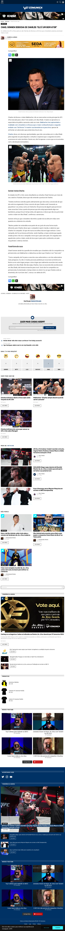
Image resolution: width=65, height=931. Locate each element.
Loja (30, 924)
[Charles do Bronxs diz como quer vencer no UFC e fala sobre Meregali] (16, 418)
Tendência (2, 516)
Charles (11, 134)
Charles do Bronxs (19, 293)
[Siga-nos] (57, 2)
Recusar (46, 927)
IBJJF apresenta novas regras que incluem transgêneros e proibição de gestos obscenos (32, 649)
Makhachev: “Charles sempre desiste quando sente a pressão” (48, 399)
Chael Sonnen (6, 293)
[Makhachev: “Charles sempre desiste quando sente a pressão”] (48, 387)
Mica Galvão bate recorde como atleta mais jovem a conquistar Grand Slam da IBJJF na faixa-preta (48, 535)
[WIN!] (6, 598)
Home (25, 924)
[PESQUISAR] (60, 2)
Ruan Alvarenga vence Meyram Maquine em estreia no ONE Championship (48, 489)
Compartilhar (10, 60)
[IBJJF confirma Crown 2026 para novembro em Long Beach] (4, 852)
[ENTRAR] (63, 2)
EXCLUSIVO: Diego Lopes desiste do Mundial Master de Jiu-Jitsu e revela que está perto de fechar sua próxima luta (47, 469)
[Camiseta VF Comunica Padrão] (4, 691)
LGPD (10, 928)
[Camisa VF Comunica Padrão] (4, 700)
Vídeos (39, 924)
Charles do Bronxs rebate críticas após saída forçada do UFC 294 (15, 399)
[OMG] (6, 550)
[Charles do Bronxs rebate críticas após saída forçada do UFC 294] (16, 387)
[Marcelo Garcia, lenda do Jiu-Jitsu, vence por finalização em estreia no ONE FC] (4, 666)
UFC (28, 293)
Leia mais (4, 405)
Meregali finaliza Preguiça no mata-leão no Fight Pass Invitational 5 (27, 657)
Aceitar (57, 927)
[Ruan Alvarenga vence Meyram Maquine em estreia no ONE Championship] (16, 496)
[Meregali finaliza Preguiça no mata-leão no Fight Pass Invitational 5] (4, 659)
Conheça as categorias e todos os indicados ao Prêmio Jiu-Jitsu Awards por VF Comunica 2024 (32, 634)
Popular (2, 598)
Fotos (34, 924)
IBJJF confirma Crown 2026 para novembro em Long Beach (24, 850)
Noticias (16, 395)
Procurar (62, 588)
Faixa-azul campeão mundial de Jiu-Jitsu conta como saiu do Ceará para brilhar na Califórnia (15, 570)
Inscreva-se (39, 762)
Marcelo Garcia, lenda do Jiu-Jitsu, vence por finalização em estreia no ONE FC (29, 664)
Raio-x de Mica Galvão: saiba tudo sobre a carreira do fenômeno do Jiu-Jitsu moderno (15, 534)
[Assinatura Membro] (4, 683)
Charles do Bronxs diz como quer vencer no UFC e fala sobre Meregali (15, 430)
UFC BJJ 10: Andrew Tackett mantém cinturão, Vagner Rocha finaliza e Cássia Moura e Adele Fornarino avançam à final (48, 451)
